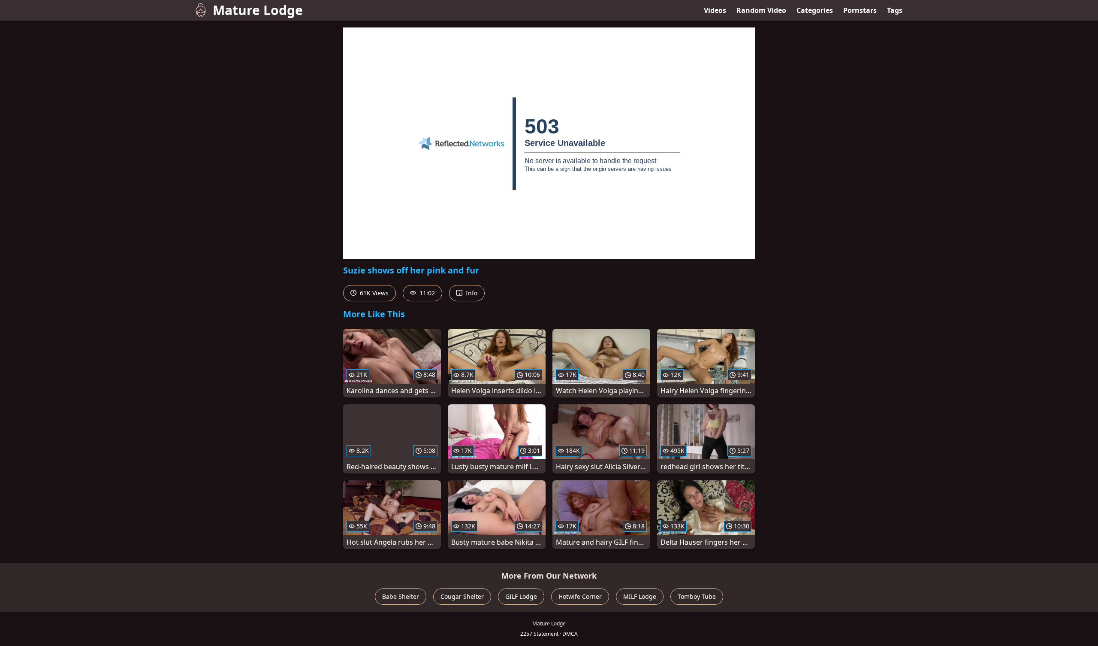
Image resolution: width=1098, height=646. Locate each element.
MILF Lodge (639, 596)
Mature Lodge (258, 10)
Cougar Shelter (462, 596)
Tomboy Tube (697, 596)
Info (470, 293)
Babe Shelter (400, 596)
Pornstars (860, 10)
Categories (814, 10)
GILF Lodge (521, 596)
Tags (894, 10)
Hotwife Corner (580, 596)
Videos (715, 10)
